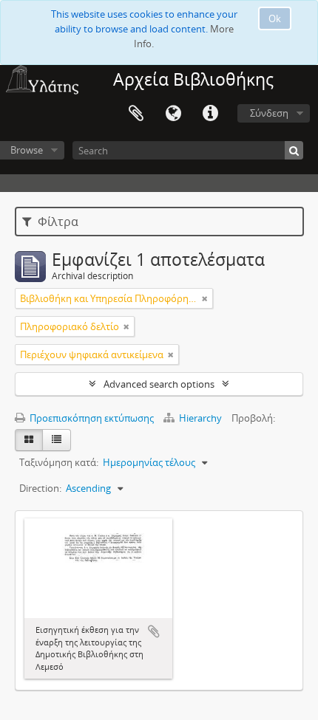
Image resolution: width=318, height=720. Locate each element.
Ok (274, 18)
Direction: (40, 488)
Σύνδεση (269, 113)
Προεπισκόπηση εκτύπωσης (90, 418)
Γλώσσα (173, 113)
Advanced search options (159, 384)
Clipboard (136, 113)
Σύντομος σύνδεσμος (210, 113)
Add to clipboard (153, 631)
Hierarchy (200, 418)
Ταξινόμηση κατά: (58, 462)
